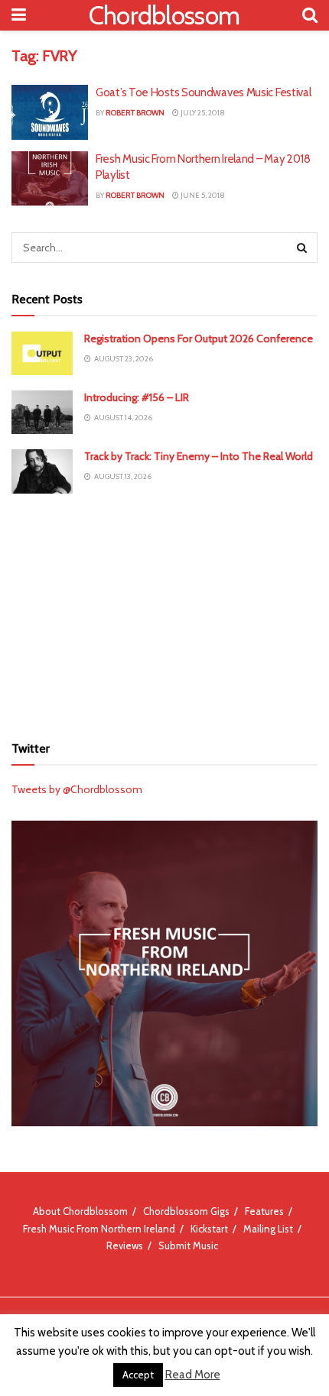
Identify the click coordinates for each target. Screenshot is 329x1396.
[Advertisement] (164, 612)
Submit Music (188, 1245)
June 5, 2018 (202, 195)
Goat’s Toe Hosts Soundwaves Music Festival (203, 92)
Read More (192, 1374)
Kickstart (209, 1229)
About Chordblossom (80, 1211)
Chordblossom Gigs (186, 1211)
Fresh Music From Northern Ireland (99, 1229)
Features (264, 1211)
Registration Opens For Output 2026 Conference (198, 338)
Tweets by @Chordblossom (76, 789)
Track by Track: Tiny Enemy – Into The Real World (198, 456)
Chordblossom (164, 15)
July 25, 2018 (202, 113)
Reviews (124, 1245)
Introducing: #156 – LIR (136, 397)
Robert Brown (135, 113)
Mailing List (268, 1229)
